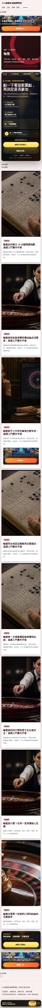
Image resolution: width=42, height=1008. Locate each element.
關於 (18, 7)
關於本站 (21, 991)
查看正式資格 (21, 944)
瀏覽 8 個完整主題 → (10, 66)
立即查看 (32, 1003)
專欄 (13, 7)
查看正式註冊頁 (21, 144)
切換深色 (25, 7)
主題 (8, 7)
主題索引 (5, 991)
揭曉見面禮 (21, 151)
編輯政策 (13, 991)
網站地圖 (29, 991)
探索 (3, 7)
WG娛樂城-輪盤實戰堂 (12, 3)
